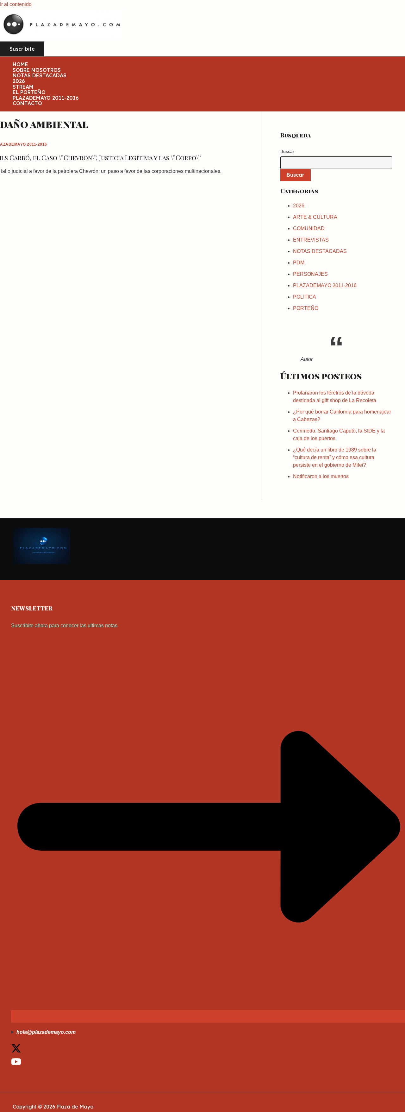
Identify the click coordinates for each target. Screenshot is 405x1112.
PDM (298, 262)
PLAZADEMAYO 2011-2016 (46, 98)
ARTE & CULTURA (315, 217)
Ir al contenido (16, 4)
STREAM (23, 87)
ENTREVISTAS (311, 240)
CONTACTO (27, 103)
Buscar (287, 151)
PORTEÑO (305, 308)
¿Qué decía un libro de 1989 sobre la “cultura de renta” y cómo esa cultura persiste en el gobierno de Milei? (334, 457)
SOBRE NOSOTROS (37, 70)
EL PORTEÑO (29, 92)
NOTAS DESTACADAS (39, 76)
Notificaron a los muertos (321, 476)
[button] (22, 49)
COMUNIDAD (309, 228)
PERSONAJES (310, 274)
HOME (20, 64)
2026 (19, 81)
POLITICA (304, 297)
